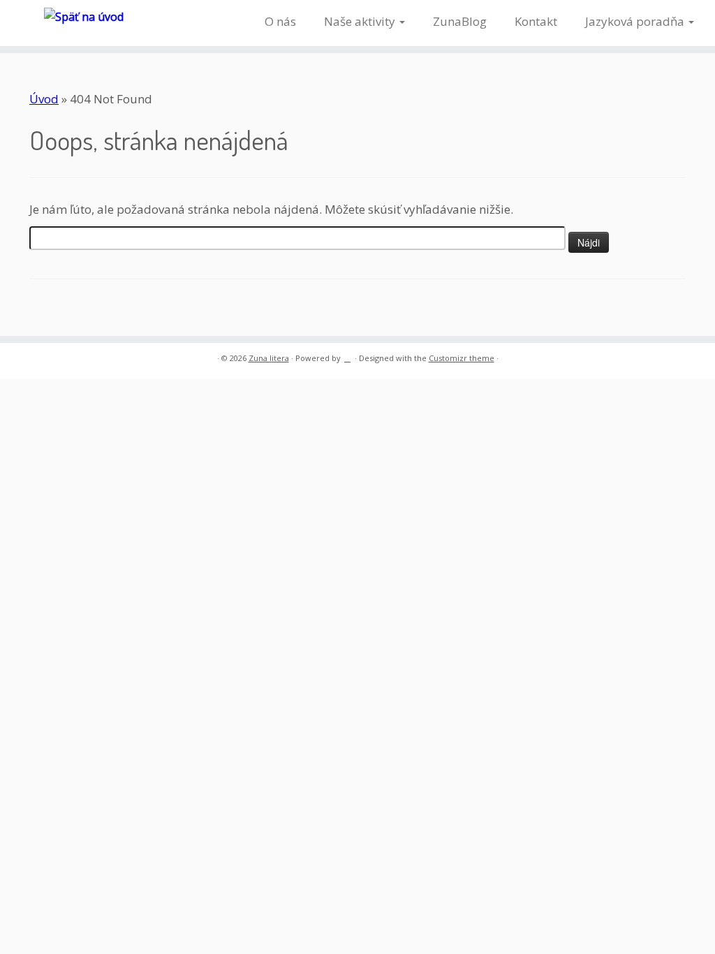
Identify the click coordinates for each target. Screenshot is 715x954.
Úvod (44, 99)
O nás (280, 21)
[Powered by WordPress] (348, 355)
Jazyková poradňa (636, 21)
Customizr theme (461, 358)
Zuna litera (269, 358)
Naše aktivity (361, 21)
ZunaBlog (460, 21)
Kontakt (536, 21)
